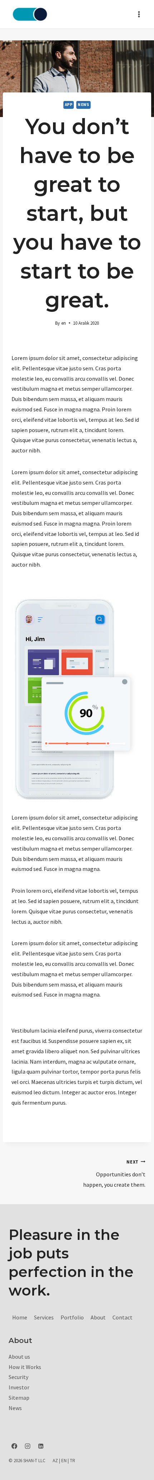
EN (64, 1461)
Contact (122, 1317)
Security (18, 1376)
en (63, 323)
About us (19, 1356)
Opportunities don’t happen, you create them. (114, 1173)
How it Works (25, 1366)
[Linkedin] (41, 1446)
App (69, 104)
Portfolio (72, 1317)
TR (72, 1461)
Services (44, 1317)
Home (19, 1317)
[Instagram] (27, 1446)
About (98, 1317)
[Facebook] (14, 1446)
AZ (55, 1461)
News (83, 104)
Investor (19, 1387)
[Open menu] (138, 14)
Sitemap (19, 1397)
